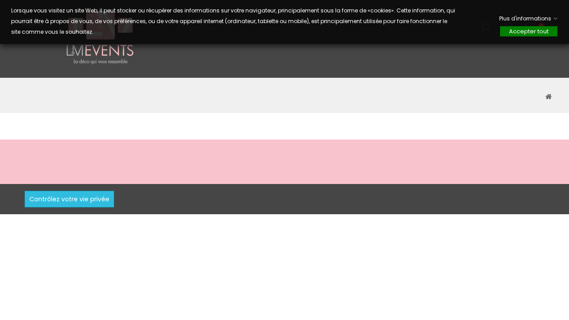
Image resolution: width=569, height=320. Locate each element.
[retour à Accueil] (548, 96)
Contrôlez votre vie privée (69, 199)
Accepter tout (529, 31)
